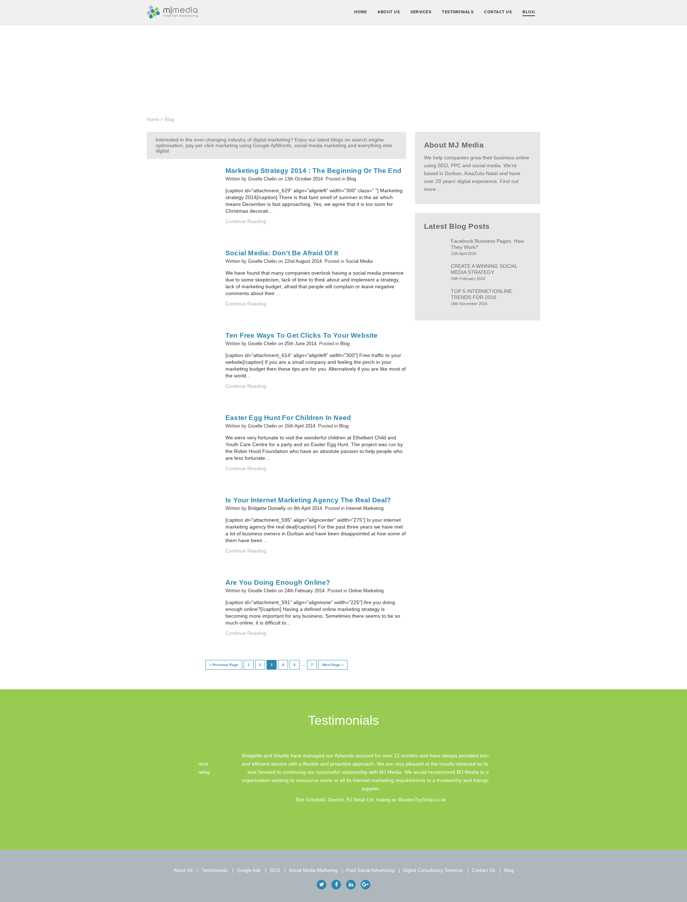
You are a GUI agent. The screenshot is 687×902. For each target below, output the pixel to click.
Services (420, 12)
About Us (388, 12)
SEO (275, 870)
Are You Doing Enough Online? (278, 582)
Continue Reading (245, 221)
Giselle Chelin (262, 179)
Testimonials (457, 12)
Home (360, 12)
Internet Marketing (365, 508)
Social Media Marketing (313, 870)
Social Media (359, 261)
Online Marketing (366, 590)
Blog (528, 12)
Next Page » (333, 665)
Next (494, 777)
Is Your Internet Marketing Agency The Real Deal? (308, 500)
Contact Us (498, 12)
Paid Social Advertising (370, 870)
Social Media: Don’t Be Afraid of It (281, 253)
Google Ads (249, 870)
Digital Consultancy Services (433, 870)
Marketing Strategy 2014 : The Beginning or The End (313, 170)
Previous (192, 777)
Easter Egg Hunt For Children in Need (288, 417)
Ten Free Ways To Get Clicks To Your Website (301, 335)
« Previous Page (223, 665)
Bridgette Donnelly (267, 508)
